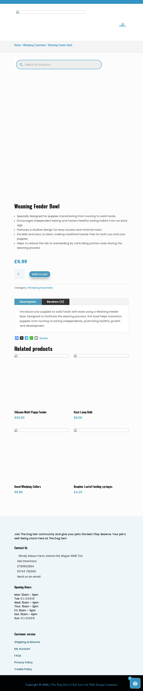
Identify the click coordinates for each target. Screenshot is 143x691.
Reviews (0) (55, 302)
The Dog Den (60, 685)
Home (17, 45)
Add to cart (40, 274)
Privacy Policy (23, 662)
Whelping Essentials (34, 45)
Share (43, 338)
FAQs (17, 655)
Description (28, 302)
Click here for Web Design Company (94, 685)
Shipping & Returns (27, 642)
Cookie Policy (23, 669)
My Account (22, 649)
